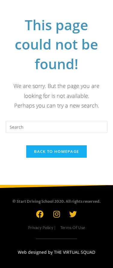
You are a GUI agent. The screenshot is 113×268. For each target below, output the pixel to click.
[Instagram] (56, 213)
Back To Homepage (56, 151)
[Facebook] (40, 213)
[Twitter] (73, 213)
